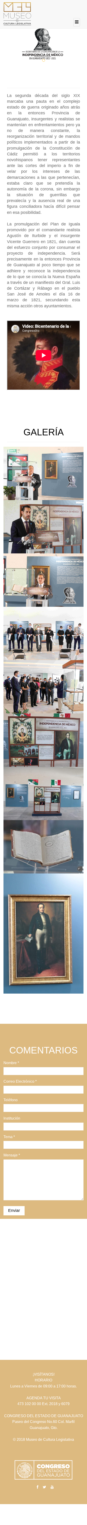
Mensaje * (11, 1155)
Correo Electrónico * (20, 1081)
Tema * (9, 1137)
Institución (11, 1118)
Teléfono (10, 1100)
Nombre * (11, 1063)
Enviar (14, 1210)
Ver (17, 475)
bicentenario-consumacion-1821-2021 (43, 462)
